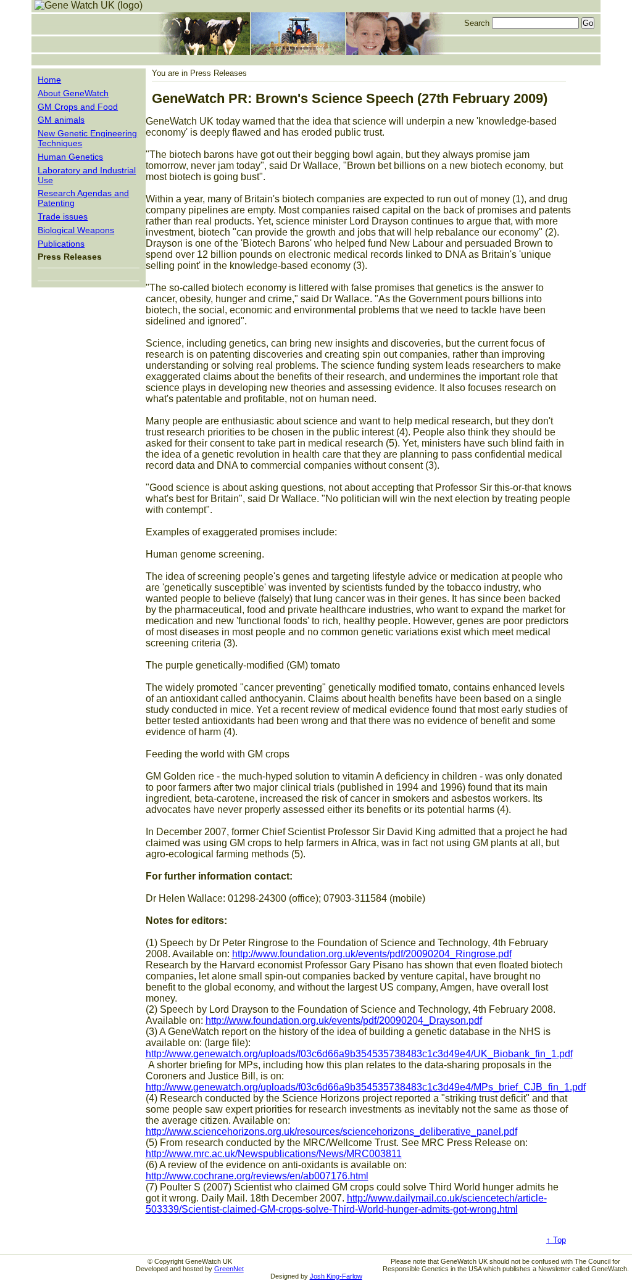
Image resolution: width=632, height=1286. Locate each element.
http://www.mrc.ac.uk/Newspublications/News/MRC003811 (274, 1153)
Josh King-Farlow (336, 1276)
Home (49, 79)
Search (476, 23)
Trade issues (63, 216)
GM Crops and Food (78, 107)
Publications (61, 244)
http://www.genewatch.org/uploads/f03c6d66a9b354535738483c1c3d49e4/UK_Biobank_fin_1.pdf (359, 1054)
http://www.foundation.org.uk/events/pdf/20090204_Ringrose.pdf (372, 954)
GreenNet (229, 1268)
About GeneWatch (73, 93)
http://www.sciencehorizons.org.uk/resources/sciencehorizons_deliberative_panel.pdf (331, 1131)
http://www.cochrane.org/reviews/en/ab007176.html (257, 1176)
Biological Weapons (76, 230)
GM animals (61, 120)
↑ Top (556, 1240)
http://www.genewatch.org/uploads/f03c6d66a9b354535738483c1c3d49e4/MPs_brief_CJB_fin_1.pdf (366, 1087)
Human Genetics (70, 157)
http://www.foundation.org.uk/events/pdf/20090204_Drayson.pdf (344, 1020)
